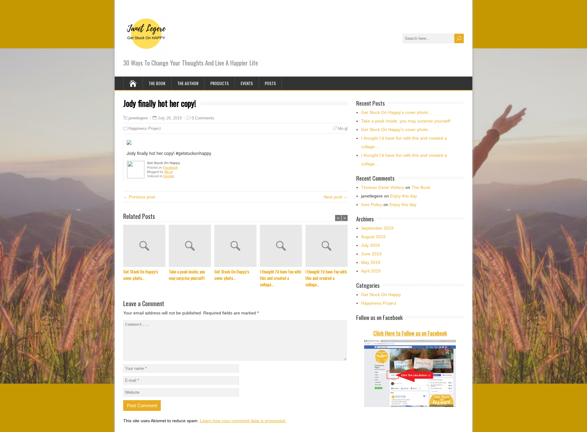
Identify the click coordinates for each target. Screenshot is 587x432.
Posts (270, 83)
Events (247, 83)
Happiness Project (144, 128)
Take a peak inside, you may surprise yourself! (187, 274)
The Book (157, 83)
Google (168, 175)
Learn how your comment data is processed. (243, 420)
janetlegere (138, 118)
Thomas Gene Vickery (382, 187)
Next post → (336, 196)
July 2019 (370, 245)
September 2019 (377, 228)
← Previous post (139, 196)
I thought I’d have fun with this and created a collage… (280, 277)
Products (219, 83)
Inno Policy (371, 204)
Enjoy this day (403, 195)
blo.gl (343, 128)
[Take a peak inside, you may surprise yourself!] (191, 246)
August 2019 (373, 236)
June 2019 (371, 253)
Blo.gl (168, 171)
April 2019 (371, 271)
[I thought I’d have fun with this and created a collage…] (282, 246)
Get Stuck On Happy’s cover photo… (140, 274)
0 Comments (203, 118)
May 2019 (370, 262)
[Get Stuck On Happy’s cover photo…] (146, 246)
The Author (187, 83)
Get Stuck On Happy (381, 294)
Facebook (170, 167)
